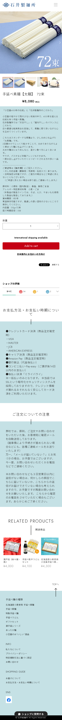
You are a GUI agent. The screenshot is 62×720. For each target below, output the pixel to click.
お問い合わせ (12, 662)
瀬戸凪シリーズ (13, 626)
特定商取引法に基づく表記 (19, 657)
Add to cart (31, 246)
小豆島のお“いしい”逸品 (17, 634)
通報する (55, 264)
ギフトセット (12, 621)
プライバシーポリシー (16, 653)
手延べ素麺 (11, 609)
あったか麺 (11, 630)
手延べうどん (12, 617)
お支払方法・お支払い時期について (23, 682)
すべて (9, 291)
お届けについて (13, 678)
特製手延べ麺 (12, 613)
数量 (5, 220)
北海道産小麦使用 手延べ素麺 (20, 604)
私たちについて (13, 649)
